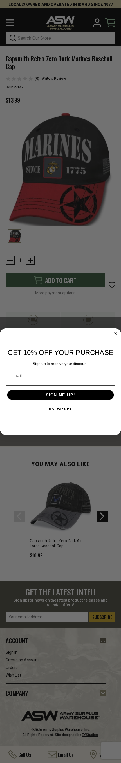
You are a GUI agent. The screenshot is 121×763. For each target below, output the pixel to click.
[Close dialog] (116, 334)
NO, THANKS (60, 409)
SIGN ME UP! (60, 395)
